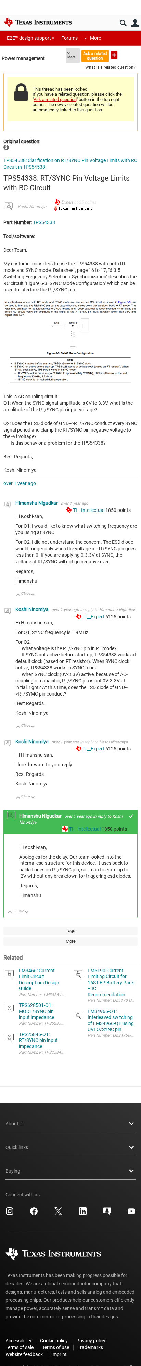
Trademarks (90, 1347)
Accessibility (18, 1340)
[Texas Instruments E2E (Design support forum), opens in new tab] (107, 1213)
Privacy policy (90, 1340)
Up (18, 595)
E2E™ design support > (30, 38)
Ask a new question (114, 55)
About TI (14, 1123)
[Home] (37, 22)
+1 (131, 816)
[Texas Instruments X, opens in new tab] (58, 1213)
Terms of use (55, 1347)
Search (123, 23)
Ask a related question (95, 55)
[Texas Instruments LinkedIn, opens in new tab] (83, 1213)
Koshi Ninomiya (32, 206)
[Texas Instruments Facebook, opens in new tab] (34, 1213)
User (135, 23)
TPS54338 (44, 222)
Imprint (59, 1354)
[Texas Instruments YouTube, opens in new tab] (131, 1213)
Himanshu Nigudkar (37, 503)
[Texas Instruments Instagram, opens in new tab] (9, 1213)
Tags (70, 930)
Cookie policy (54, 1340)
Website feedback (24, 1354)
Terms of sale (19, 1347)
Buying (12, 1171)
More (95, 38)
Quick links (16, 1147)
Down (33, 595)
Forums (69, 38)
